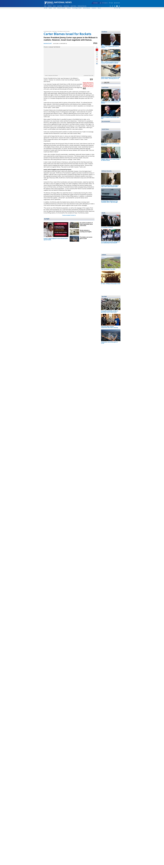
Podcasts (69, 8)
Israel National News (47, 31)
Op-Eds (45, 8)
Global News (66, 6)
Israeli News (54, 31)
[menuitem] (45, 6)
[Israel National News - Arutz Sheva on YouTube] (117, 6)
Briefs (54, 6)
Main (45, 6)
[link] (56, 232)
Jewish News (73, 6)
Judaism (50, 8)
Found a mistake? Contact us (69, 215)
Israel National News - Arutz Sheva (54, 3)
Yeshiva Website (86, 8)
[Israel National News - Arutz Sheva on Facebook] (112, 6)
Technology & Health (77, 8)
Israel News (59, 6)
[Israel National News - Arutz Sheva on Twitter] (110, 6)
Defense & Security (82, 6)
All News (50, 6)
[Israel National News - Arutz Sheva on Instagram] (115, 6)
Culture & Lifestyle (61, 8)
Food (54, 8)
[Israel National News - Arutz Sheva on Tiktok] (119, 6)
